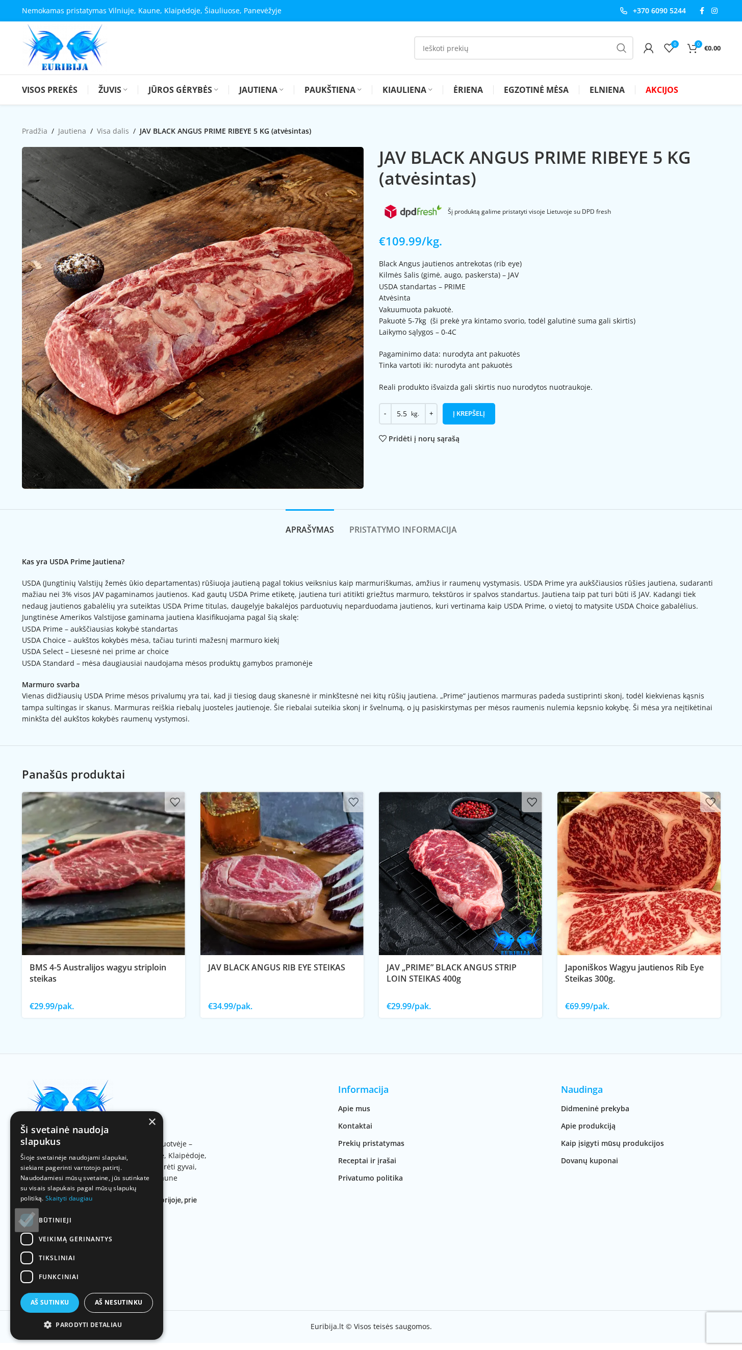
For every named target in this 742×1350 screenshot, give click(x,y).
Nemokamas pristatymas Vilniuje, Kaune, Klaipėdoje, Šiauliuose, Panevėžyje (152, 10)
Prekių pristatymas (371, 1143)
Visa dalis (113, 131)
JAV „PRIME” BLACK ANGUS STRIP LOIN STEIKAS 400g (452, 973)
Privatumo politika (370, 1178)
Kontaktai (355, 1126)
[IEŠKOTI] (621, 48)
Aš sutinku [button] (50, 1302)
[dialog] (86, 1225)
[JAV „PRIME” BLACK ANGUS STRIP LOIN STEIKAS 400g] (460, 873)
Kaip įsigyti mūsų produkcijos (612, 1143)
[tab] (310, 524)
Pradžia (34, 131)
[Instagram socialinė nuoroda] (714, 11)
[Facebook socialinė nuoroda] (702, 11)
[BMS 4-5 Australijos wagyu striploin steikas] (103, 873)
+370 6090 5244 (659, 10)
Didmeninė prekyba (595, 1108)
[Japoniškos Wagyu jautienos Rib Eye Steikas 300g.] (639, 873)
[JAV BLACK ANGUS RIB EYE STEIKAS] (282, 873)
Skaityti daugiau (69, 1198)
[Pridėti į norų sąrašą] (175, 802)
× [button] (152, 1122)
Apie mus (354, 1108)
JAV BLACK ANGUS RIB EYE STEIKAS (276, 967)
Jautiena (72, 131)
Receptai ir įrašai (367, 1160)
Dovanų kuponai (589, 1160)
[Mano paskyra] (648, 48)
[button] (86, 1324)
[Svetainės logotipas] (65, 47)
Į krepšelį (469, 413)
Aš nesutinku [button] (119, 1302)
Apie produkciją (588, 1126)
